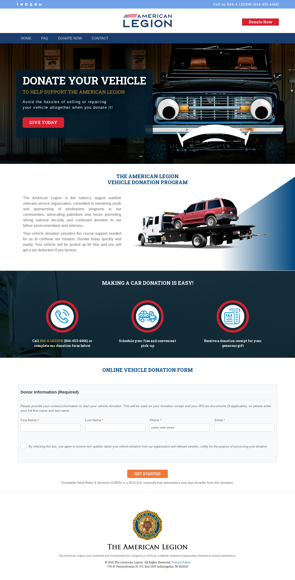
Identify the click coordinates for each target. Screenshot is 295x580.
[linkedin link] (40, 4)
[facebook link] (17, 4)
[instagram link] (26, 4)
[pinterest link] (36, 4)
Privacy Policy (180, 562)
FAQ (44, 38)
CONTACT (100, 38)
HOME (26, 38)
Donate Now (260, 21)
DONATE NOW (70, 38)
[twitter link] (22, 4)
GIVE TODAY (43, 122)
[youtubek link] (31, 4)
